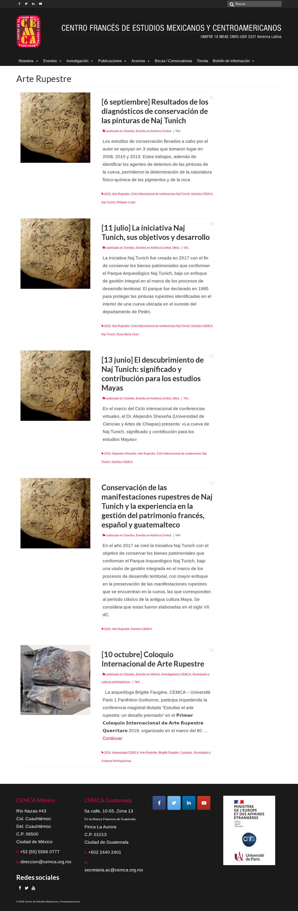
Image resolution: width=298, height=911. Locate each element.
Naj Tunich (108, 202)
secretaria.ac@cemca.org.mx (114, 869)
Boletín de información (231, 61)
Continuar (112, 738)
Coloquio (186, 752)
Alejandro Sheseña (124, 453)
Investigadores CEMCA (176, 674)
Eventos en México (148, 674)
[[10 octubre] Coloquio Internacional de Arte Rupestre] (55, 679)
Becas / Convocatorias (173, 61)
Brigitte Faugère (169, 752)
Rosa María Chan (128, 334)
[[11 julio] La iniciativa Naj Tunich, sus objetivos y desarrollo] (55, 253)
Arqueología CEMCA (125, 752)
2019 (107, 752)
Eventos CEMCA (202, 194)
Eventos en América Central (153, 131)
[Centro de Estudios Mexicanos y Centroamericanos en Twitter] (174, 803)
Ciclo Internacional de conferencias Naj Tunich (160, 194)
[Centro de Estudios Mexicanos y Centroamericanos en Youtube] (203, 803)
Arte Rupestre (120, 194)
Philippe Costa (126, 202)
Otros (176, 247)
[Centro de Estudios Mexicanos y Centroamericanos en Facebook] (159, 803)
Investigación (77, 61)
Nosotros (26, 61)
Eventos (50, 61)
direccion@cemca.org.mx (45, 861)
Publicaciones (110, 61)
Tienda (202, 61)
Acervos (138, 61)
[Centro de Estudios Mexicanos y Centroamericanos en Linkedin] (189, 803)
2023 (107, 194)
